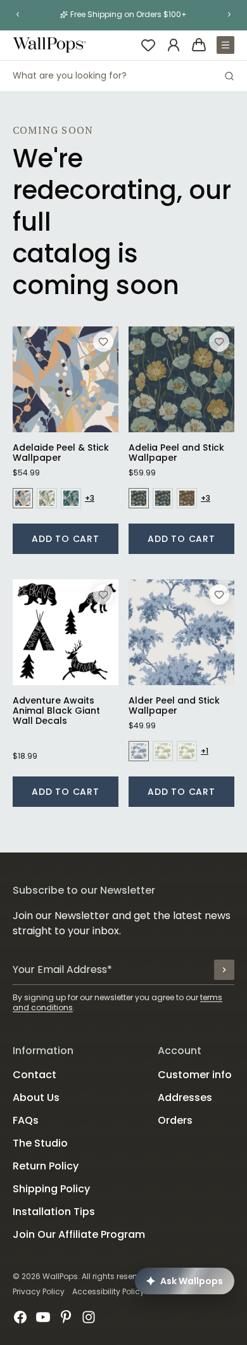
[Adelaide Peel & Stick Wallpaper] (65, 379)
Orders (175, 1120)
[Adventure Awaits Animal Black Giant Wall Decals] (65, 632)
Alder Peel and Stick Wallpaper (174, 705)
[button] (18, 15)
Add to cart (65, 538)
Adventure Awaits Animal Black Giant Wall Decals (56, 710)
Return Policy (46, 1166)
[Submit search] (229, 76)
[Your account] (173, 45)
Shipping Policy (51, 1188)
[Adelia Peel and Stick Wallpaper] (181, 379)
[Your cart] (198, 45)
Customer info (195, 1074)
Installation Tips (54, 1211)
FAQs (26, 1120)
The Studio (40, 1143)
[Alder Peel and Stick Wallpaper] (181, 632)
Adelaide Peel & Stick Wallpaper (61, 452)
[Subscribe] (224, 970)
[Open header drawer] (225, 45)
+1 (204, 751)
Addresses (185, 1097)
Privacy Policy (39, 1291)
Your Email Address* (62, 969)
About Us (36, 1097)
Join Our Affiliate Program (79, 1234)
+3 (89, 498)
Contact (34, 1074)
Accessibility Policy (108, 1291)
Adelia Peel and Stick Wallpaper (176, 452)
